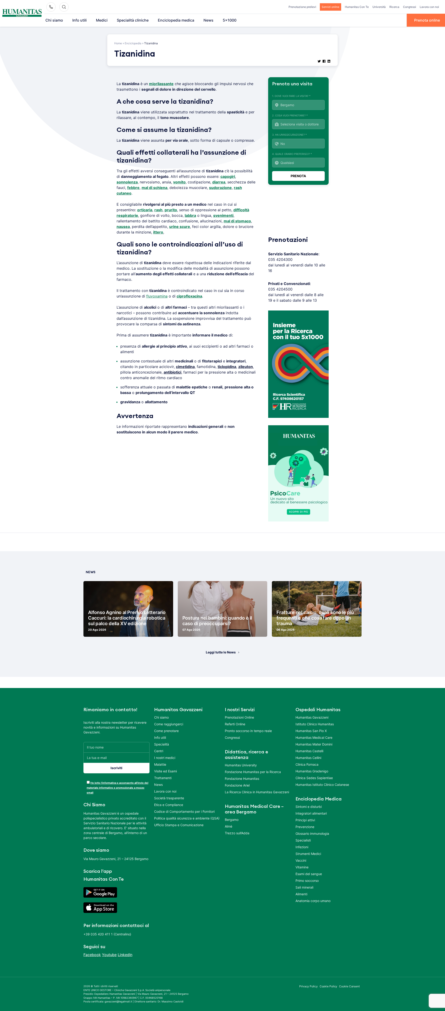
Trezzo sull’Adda (237, 833)
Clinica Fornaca (307, 764)
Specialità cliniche (133, 20)
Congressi (409, 7)
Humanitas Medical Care (314, 737)
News (208, 20)
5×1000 (229, 20)
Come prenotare (166, 731)
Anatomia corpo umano (313, 901)
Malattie (160, 764)
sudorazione (220, 187)
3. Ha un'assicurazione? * (289, 134)
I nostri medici (164, 758)
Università (379, 7)
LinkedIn (125, 954)
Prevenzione (305, 827)
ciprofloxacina (189, 296)
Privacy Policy (308, 986)
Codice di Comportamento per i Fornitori (184, 811)
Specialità (161, 744)
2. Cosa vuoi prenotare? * (290, 115)
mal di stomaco (237, 221)
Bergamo (231, 820)
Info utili (79, 20)
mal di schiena (154, 187)
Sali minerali (304, 887)
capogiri (227, 176)
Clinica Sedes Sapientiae (314, 778)
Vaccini (301, 860)
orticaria (144, 210)
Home (118, 43)
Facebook (92, 954)
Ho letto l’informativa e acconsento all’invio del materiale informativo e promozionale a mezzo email (117, 787)
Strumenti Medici (308, 854)
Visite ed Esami (165, 771)
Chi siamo (54, 20)
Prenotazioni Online (239, 717)
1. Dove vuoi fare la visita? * (291, 96)
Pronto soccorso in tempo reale (248, 731)
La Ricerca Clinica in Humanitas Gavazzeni (257, 792)
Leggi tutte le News (221, 652)
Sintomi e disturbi (309, 807)
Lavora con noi (429, 7)
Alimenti (301, 894)
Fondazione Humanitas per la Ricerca (253, 772)
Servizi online (330, 7)
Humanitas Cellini (308, 758)
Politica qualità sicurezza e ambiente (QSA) (186, 818)
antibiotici (172, 372)
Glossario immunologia (312, 833)
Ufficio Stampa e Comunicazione (178, 825)
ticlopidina (227, 366)
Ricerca (394, 7)
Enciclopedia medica (176, 20)
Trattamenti (163, 778)
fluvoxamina (157, 296)
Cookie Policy (328, 986)
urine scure (179, 226)
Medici (102, 20)
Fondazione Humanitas (242, 779)
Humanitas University (241, 765)
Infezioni (302, 847)
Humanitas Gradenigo (312, 771)
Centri (158, 751)
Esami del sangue (309, 874)
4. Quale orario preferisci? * (292, 154)
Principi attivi (305, 820)
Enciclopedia (133, 43)
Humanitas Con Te (357, 7)
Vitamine (302, 867)
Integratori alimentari (311, 813)
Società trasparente (169, 798)
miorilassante (161, 83)
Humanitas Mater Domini (314, 744)
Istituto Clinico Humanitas (315, 724)
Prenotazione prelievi (302, 7)
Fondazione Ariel (237, 785)
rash (158, 210)
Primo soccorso (307, 881)
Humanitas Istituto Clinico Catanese (322, 785)
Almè (228, 826)
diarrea (218, 182)
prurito (171, 210)
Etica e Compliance (168, 805)
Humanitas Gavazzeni (312, 717)
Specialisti (303, 840)
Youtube (109, 954)
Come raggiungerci (168, 724)
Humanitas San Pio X (311, 731)
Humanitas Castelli (309, 751)
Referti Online (235, 724)
